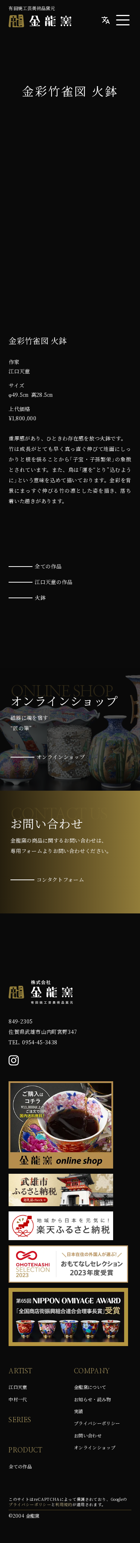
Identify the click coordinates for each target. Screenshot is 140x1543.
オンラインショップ (94, 1447)
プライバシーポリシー (97, 1423)
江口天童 (18, 1387)
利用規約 (63, 1504)
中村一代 (18, 1399)
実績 (78, 1411)
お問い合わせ (88, 1435)
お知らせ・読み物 (92, 1399)
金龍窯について (90, 1387)
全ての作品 (20, 1466)
